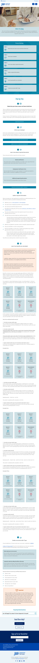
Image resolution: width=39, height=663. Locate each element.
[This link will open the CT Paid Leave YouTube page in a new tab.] (19, 660)
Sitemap (5, 648)
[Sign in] (33, 4)
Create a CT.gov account (8, 546)
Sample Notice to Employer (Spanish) (19, 144)
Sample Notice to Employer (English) (19, 139)
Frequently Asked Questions (9, 646)
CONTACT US (19, 627)
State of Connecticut (20, 658)
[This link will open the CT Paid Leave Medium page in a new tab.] (24, 660)
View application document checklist (19, 187)
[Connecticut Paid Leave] (5, 4)
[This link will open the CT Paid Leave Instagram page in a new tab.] (17, 660)
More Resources (19, 623)
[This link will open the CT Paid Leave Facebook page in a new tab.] (15, 660)
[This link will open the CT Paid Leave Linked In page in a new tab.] (21, 660)
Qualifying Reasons (19, 121)
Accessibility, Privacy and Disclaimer (10, 644)
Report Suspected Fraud (8, 647)
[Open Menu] (36, 4)
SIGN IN (32, 543)
